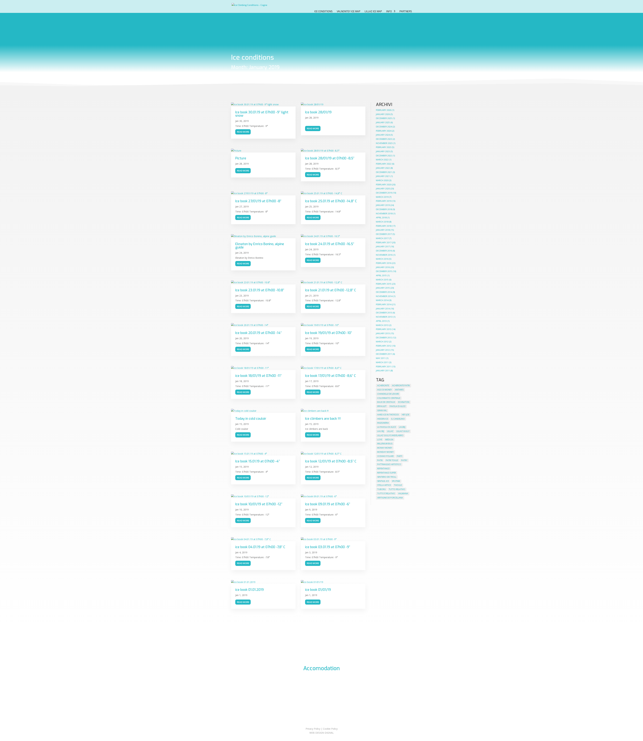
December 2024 (384, 126)
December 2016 (384, 250)
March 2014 (382, 300)
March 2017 (382, 238)
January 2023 (383, 151)
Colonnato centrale (388, 398)
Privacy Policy (313, 728)
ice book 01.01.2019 (249, 589)
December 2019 (384, 192)
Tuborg (381, 489)
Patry (404, 460)
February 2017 (383, 242)
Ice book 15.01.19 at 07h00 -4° (257, 461)
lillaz (390, 431)
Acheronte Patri (401, 385)
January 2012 (383, 349)
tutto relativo (397, 489)
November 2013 (384, 316)
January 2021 (383, 176)
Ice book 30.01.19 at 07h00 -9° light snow (261, 114)
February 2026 (383, 110)
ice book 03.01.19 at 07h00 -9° (327, 547)
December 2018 (384, 209)
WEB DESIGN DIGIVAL (321, 732)
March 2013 (382, 325)
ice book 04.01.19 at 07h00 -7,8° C (260, 547)
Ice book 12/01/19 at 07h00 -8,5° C (330, 461)
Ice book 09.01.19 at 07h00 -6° (327, 504)
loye (379, 439)
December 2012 (384, 337)
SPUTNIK (396, 481)
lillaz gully (403, 431)
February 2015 (383, 283)
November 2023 (384, 143)
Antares (399, 389)
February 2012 (383, 345)
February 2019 (383, 200)
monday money (385, 452)
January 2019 (383, 205)
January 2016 (383, 267)
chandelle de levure (388, 393)
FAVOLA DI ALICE (397, 406)
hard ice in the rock (388, 414)
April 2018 (381, 217)
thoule (398, 485)
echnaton (403, 402)
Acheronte (383, 385)
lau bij (380, 431)
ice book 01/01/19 (318, 589)
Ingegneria (383, 422)
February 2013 (383, 329)
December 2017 (384, 234)
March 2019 (382, 196)
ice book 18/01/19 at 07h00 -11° (258, 376)
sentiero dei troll (386, 476)
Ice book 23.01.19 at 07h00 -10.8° (259, 290)
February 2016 (383, 263)
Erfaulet (381, 406)
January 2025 (383, 122)
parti (399, 456)
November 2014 (384, 296)
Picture (240, 158)
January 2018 (383, 229)
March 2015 (382, 279)
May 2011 (380, 358)
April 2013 (381, 320)
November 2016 (384, 254)
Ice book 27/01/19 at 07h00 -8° (258, 201)
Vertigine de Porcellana (390, 497)
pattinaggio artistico (389, 464)
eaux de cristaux (386, 402)
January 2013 (383, 333)
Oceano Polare (385, 456)
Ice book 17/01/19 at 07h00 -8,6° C (330, 376)
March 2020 (382, 180)
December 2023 (384, 138)
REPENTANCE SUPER (386, 472)
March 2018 (382, 221)
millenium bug (384, 443)
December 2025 (384, 118)
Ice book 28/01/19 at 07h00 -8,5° (329, 158)
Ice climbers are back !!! (323, 418)
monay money (384, 447)
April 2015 (381, 275)
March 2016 (382, 258)
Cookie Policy (330, 728)
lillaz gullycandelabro (390, 435)
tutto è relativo (386, 493)
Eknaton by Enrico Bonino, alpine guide (259, 246)
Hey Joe (405, 414)
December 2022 (384, 155)
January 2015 (383, 287)
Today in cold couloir (250, 418)
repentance (383, 468)
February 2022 (383, 163)
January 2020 (383, 188)
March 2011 (382, 362)
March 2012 (382, 341)
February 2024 (383, 130)
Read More (243, 131)
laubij (402, 427)
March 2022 (382, 159)
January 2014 (383, 308)
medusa (389, 439)
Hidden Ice (382, 418)
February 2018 (383, 225)
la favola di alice (386, 427)
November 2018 (384, 213)
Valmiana (403, 493)
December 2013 (384, 312)
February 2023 (383, 147)
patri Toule (392, 460)
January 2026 (383, 114)
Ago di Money (384, 389)
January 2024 (383, 134)
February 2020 (383, 184)
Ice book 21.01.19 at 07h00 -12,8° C (330, 290)
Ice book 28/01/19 (318, 112)
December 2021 (384, 172)
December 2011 (384, 353)
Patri (380, 460)
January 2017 (383, 246)
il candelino (398, 418)
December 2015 (384, 271)
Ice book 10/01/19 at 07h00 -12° (258, 504)
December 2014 (384, 291)
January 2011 (383, 370)
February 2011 (383, 366)
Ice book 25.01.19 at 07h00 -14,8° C (331, 201)
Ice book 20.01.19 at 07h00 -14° (258, 333)
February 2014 (383, 304)
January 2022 (383, 167)
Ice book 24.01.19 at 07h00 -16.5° (329, 244)
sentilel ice (383, 481)
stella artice (384, 485)
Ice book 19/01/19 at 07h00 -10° (328, 333)
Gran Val (382, 410)
